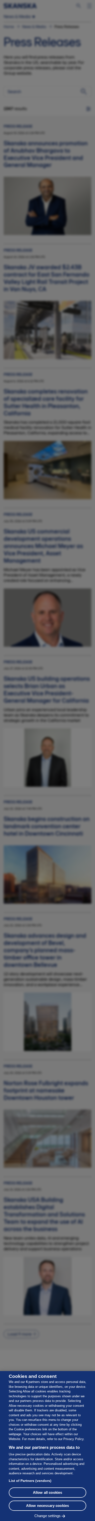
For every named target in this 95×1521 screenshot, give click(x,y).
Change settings (47, 1516)
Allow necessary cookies (47, 1506)
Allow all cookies (47, 1492)
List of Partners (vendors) (30, 1481)
